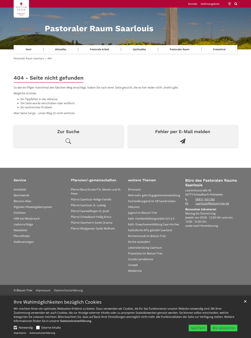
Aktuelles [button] (60, 49)
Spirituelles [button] (139, 49)
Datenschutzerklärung (75, 321)
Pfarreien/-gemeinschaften (93, 180)
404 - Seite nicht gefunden (48, 78)
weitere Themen (142, 180)
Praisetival (219, 49)
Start (28, 49)
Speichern (198, 328)
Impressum (20, 332)
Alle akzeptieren (224, 328)
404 (49, 58)
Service (20, 180)
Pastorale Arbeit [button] (99, 49)
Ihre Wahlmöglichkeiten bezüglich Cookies (57, 302)
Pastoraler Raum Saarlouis (29, 58)
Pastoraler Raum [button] (179, 49)
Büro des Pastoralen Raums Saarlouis (211, 182)
